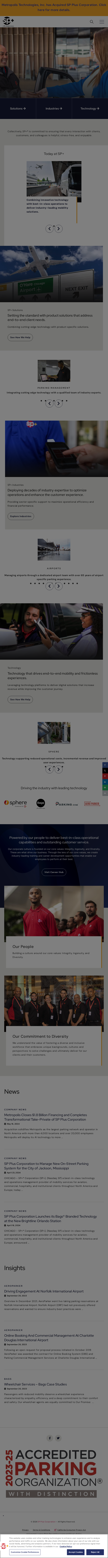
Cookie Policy (66, 1546)
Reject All (95, 1552)
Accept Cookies (76, 1552)
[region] (54, 1546)
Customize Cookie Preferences (25, 1552)
